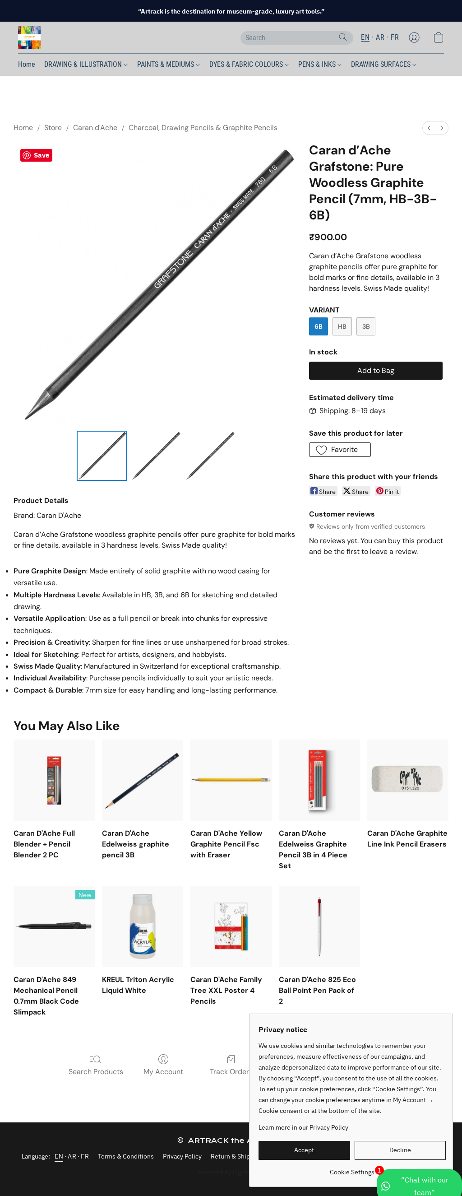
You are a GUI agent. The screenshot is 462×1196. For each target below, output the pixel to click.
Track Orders (231, 1071)
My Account (163, 1071)
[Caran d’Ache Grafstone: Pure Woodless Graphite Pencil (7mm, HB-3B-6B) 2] (210, 456)
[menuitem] (429, 128)
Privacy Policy (182, 1156)
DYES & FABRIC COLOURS (247, 64)
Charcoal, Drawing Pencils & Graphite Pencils (203, 127)
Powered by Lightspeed (231, 1172)
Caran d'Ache (95, 127)
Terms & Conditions (126, 1156)
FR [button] (395, 37)
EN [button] (365, 37)
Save (41, 155)
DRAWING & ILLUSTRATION (84, 64)
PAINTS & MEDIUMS (166, 64)
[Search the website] (343, 37)
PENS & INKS (317, 64)
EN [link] (59, 1156)
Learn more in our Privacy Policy (303, 1127)
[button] (29, 37)
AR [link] (72, 1156)
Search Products (96, 1071)
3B (366, 326)
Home (26, 64)
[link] (352, 1168)
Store (53, 127)
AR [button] (380, 37)
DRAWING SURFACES (381, 64)
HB (342, 326)
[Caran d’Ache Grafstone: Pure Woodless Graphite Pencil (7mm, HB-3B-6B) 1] (155, 456)
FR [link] (85, 1156)
